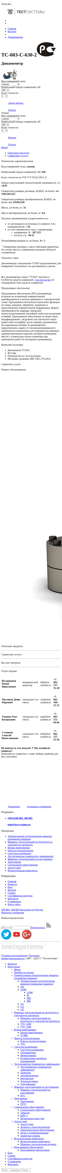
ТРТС (23, 1104)
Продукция (14, 966)
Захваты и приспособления (35, 1127)
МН (29, 998)
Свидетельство (43, 279)
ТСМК (24, 1035)
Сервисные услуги (18, 155)
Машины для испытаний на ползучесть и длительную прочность (30, 843)
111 (22, 1004)
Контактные (27, 1078)
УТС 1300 (25, 1026)
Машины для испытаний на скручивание (30, 859)
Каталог (12, 31)
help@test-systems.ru (19, 824)
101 (22, 986)
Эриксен (25, 1112)
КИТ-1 (24, 1115)
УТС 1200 (25, 1024)
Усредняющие (27, 1084)
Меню (17, 969)
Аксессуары (14, 867)
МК (29, 1001)
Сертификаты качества (20, 895)
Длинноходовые (29, 1081)
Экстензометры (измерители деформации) (31, 856)
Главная (12, 28)
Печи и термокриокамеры (34, 1132)
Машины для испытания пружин (38, 1144)
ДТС (22, 1044)
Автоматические (29, 1075)
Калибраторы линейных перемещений (33, 1060)
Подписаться (38, 927)
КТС (22, 1095)
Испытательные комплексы (23, 870)
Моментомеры (28, 1055)
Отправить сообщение (38, 806)
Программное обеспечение (28, 1147)
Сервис (12, 892)
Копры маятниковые (19, 847)
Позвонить (14, 806)
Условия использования (14, 955)
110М (23, 989)
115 (22, 1009)
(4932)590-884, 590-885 (20, 818)
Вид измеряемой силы (13, 81)
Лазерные (25, 1072)
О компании (14, 901)
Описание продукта (18, 152)
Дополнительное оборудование (37, 1130)
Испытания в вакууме (32, 1118)
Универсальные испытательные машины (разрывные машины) (30, 837)
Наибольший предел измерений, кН (20, 87)
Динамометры (15, 37)
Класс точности (9, 93)
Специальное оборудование (23, 864)
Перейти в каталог (24, 972)
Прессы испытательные (20, 850)
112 (22, 1006)
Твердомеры (14, 862)
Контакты (13, 898)
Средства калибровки (19, 853)
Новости (12, 884)
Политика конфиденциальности (20, 957)
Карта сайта (14, 904)
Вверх (4, 147)
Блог (10, 887)
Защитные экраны (30, 1135)
